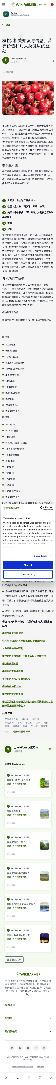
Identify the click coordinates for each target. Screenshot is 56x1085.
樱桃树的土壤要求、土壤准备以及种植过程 (24, 655)
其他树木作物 (11, 719)
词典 (9, 784)
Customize (26, 574)
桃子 (38, 722)
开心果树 (9, 722)
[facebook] (20, 1048)
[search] (40, 1077)
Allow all (28, 565)
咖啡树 (35, 719)
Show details (40, 556)
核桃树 (28, 722)
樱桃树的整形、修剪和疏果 (16, 678)
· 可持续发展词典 (19, 784)
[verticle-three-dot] (53, 60)
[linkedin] (12, 1048)
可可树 (25, 719)
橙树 (25, 726)
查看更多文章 (14, 959)
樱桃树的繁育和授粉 (12, 671)
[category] (17, 1078)
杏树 (19, 722)
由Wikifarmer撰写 (24, 747)
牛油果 (34, 726)
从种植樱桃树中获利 (12, 648)
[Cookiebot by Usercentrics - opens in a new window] (40, 508)
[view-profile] (50, 749)
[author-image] (8, 749)
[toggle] (3, 4)
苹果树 (44, 726)
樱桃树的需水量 (10, 663)
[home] (5, 1077)
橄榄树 (16, 726)
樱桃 (7, 726)
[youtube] (28, 1048)
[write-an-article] (28, 1077)
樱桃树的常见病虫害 (12, 693)
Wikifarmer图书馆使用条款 (22, 1066)
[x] (44, 1048)
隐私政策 (40, 1066)
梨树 (46, 722)
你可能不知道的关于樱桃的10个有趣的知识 (24, 640)
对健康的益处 (19, 731)
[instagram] (36, 1048)
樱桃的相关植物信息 (12, 633)
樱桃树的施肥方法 (11, 686)
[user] (51, 1077)
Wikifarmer (17, 58)
